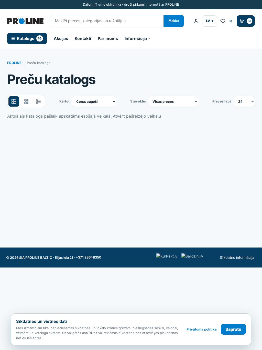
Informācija (136, 38)
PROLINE (14, 63)
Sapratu (233, 329)
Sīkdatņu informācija (237, 257)
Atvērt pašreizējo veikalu (137, 116)
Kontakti (83, 38)
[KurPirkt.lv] (167, 257)
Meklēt (174, 21)
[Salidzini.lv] (193, 257)
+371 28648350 (88, 257)
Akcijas (61, 38)
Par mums (108, 38)
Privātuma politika (202, 329)
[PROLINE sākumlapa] (25, 21)
